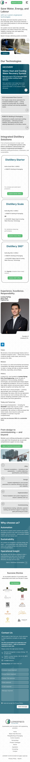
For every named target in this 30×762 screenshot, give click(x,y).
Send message (22, 706)
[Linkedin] (2, 344)
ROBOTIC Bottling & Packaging (14, 169)
